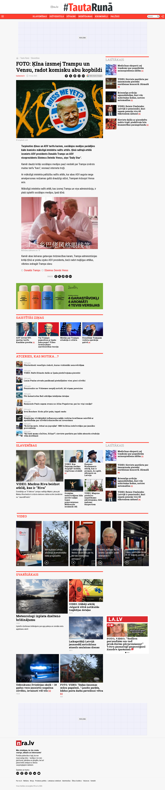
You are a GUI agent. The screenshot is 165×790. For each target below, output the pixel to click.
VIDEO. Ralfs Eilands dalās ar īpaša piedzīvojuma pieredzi (52, 373)
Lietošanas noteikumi (54, 781)
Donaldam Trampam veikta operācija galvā (92, 340)
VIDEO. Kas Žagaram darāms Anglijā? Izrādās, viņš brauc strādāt (73, 467)
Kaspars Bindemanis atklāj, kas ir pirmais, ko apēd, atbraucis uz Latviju (92, 470)
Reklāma (26, 781)
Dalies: (50, 276)
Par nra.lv (19, 781)
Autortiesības (66, 781)
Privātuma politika (40, 781)
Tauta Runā (24, 58)
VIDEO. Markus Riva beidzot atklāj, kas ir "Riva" (38, 486)
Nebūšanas (85, 16)
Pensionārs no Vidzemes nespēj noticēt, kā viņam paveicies (53, 388)
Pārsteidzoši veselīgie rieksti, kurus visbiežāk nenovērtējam (54, 365)
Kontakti (93, 781)
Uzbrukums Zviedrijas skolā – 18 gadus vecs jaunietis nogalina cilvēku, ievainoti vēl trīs (36, 687)
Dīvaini (71, 16)
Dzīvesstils (57, 16)
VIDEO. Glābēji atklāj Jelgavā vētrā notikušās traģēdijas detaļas (84, 607)
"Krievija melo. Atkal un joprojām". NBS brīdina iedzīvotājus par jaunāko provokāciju (59, 427)
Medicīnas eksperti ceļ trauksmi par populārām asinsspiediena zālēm (131, 68)
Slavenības (40, 16)
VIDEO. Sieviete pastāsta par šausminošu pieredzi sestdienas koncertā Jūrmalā (133, 81)
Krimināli (101, 16)
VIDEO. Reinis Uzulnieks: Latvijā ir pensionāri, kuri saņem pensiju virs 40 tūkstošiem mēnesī (131, 110)
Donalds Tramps (30, 270)
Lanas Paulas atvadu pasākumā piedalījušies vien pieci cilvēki (54, 380)
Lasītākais (115, 60)
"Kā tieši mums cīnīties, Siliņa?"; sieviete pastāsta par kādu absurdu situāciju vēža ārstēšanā (62, 434)
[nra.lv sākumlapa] (54, 7)
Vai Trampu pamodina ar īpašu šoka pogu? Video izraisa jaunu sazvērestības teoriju (48, 342)
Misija (32, 781)
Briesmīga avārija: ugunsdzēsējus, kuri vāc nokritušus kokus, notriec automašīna (131, 96)
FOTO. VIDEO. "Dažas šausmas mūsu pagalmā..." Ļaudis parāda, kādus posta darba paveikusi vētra (81, 687)
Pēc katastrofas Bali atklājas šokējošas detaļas (46, 396)
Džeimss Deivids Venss (55, 270)
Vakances (86, 781)
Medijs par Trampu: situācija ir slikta (69, 339)
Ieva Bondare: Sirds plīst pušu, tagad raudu (45, 411)
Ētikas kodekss (77, 781)
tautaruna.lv (20, 76)
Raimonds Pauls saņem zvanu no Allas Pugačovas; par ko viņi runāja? (58, 404)
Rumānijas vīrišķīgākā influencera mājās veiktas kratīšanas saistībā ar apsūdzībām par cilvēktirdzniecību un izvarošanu (58, 419)
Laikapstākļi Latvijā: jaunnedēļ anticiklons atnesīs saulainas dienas (84, 644)
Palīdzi (115, 16)
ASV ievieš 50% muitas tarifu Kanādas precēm (24, 340)
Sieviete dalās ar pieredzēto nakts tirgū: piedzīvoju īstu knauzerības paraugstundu (132, 122)
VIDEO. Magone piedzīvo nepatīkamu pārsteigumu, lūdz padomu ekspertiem (93, 499)
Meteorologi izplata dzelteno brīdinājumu (38, 618)
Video (22, 516)
